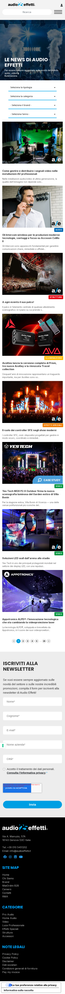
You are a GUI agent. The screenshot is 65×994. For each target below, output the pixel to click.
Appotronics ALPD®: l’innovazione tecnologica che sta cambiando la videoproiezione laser (30, 621)
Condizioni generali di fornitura (19, 968)
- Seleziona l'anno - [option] (19, 114)
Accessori (8, 936)
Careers (6, 889)
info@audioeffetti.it (20, 850)
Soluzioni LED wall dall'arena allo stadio (26, 558)
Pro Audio (8, 914)
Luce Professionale (13, 925)
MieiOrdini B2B (10, 885)
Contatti (6, 892)
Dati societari (9, 964)
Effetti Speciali (10, 928)
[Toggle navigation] (58, 12)
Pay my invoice (11, 972)
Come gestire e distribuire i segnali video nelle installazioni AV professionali (30, 172)
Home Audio (9, 918)
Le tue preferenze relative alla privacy (34, 985)
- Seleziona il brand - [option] (20, 105)
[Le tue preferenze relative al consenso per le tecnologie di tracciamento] (3, 745)
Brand (5, 882)
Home (5, 874)
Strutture (7, 932)
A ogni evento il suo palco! (18, 302)
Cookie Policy (10, 957)
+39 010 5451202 (17, 847)
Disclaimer (8, 961)
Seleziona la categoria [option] (21, 96)
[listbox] (32, 87)
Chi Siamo (8, 878)
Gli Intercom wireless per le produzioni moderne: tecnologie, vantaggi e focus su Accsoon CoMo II (31, 238)
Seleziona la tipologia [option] (21, 87)
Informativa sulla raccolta (18, 990)
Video (5, 921)
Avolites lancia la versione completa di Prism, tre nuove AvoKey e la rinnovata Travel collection (29, 366)
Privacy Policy (10, 954)
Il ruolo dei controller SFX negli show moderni (29, 430)
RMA (5, 896)
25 (44, 641)
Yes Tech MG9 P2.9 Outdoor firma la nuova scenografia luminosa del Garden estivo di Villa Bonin (30, 494)
